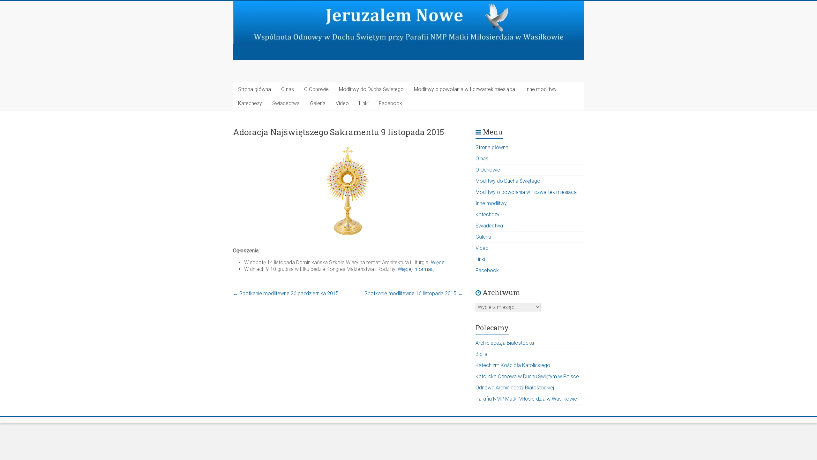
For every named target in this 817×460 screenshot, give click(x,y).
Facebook (390, 103)
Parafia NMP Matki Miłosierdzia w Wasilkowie (526, 399)
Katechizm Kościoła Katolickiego (513, 365)
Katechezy (250, 103)
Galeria (318, 103)
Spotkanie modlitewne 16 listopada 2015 (413, 293)
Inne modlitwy (541, 89)
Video (342, 103)
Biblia (481, 354)
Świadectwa (286, 103)
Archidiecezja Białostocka (505, 343)
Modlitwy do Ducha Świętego (371, 89)
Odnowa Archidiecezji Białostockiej (515, 388)
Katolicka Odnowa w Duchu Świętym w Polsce (527, 376)
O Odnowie (316, 89)
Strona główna (254, 89)
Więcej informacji (417, 269)
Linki (364, 103)
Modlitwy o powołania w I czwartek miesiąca (464, 89)
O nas (287, 89)
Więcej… (440, 262)
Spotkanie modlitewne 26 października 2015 (286, 293)
